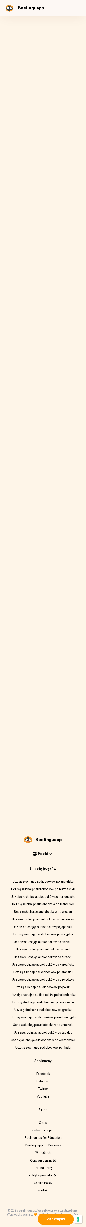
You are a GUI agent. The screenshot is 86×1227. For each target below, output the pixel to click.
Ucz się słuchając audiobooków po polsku (43, 987)
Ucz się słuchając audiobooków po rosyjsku (43, 934)
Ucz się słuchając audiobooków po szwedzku (43, 979)
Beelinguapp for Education (43, 1137)
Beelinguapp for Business (43, 1145)
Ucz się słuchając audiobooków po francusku (43, 904)
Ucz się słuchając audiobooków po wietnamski (43, 1040)
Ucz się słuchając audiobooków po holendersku (43, 995)
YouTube (43, 1096)
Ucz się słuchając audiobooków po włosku (43, 911)
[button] (73, 8)
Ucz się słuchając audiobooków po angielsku (43, 881)
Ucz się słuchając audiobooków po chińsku (43, 942)
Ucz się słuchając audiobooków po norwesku (43, 1002)
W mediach (43, 1152)
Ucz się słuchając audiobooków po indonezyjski (43, 1017)
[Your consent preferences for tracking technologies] (78, 1219)
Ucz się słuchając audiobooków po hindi (43, 949)
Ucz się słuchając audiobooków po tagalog (43, 1032)
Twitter (43, 1088)
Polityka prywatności (43, 1175)
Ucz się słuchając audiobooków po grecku (43, 1010)
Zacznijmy (56, 1219)
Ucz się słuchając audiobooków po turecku (43, 957)
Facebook (43, 1073)
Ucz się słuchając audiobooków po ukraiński (43, 1025)
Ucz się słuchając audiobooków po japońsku (43, 927)
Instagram (43, 1081)
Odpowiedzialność (43, 1160)
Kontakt (43, 1190)
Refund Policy (43, 1168)
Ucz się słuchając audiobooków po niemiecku (43, 919)
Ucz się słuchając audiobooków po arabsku (43, 972)
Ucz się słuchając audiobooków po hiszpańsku (43, 889)
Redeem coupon (43, 1130)
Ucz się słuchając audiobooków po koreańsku (43, 964)
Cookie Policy (43, 1183)
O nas (43, 1122)
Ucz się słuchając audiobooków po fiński (43, 1047)
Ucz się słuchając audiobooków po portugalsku (43, 896)
